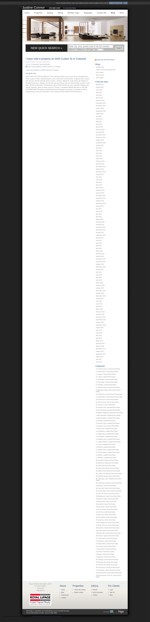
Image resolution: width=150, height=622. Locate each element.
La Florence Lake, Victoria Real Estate (107, 426)
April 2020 (99, 280)
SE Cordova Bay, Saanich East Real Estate (108, 491)
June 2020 (99, 275)
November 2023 (101, 166)
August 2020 (99, 269)
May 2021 (99, 246)
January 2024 (100, 164)
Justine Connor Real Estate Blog (105, 70)
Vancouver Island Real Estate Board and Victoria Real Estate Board (46, 616)
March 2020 (99, 283)
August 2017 (99, 357)
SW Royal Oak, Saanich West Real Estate (108, 533)
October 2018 (100, 322)
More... (122, 13)
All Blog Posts (100, 67)
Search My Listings (80, 590)
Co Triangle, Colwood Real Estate (106, 385)
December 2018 (101, 317)
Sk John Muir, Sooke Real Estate (105, 512)
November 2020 (101, 261)
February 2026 (100, 100)
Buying (50, 13)
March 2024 (99, 158)
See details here (31, 73)
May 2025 (99, 121)
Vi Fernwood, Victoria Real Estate (106, 546)
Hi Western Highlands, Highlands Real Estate (109, 413)
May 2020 (99, 277)
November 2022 (101, 198)
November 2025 (101, 106)
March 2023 (99, 187)
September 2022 (101, 203)
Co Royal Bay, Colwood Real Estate (106, 379)
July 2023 (99, 177)
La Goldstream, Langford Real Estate (107, 431)
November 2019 (101, 290)
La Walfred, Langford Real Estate (106, 455)
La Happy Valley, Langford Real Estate (107, 434)
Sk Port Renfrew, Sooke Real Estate (106, 517)
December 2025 (101, 103)
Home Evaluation (98, 592)
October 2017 (100, 351)
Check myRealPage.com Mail (35, 613)
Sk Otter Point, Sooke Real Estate (106, 514)
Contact (63, 597)
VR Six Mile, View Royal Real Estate (106, 565)
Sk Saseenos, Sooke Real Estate (106, 520)
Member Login (73, 13)
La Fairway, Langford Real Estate (106, 420)
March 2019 (99, 309)
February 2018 (100, 343)
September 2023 (101, 172)
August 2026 (99, 87)
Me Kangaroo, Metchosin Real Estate (107, 460)
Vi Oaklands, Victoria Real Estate (106, 557)
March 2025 (99, 127)
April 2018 (99, 338)
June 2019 (99, 304)
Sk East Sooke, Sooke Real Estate (106, 507)
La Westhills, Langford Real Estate (106, 457)
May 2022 (99, 214)
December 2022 (101, 195)
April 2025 (99, 124)
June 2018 (99, 333)
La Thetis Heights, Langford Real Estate (108, 452)
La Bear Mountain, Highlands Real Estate (108, 415)
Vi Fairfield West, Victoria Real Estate (107, 544)
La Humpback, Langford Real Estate (106, 436)
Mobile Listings (78, 592)
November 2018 (101, 320)
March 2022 (99, 219)
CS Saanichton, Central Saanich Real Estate (109, 397)
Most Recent (99, 84)
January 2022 (100, 224)
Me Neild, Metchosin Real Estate (105, 465)
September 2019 (101, 296)
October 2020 (100, 264)
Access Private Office (51, 613)
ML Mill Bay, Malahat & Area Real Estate (108, 476)
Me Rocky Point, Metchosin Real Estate (107, 468)
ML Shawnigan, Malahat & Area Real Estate (109, 483)
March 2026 (99, 98)
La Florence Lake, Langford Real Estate (108, 423)
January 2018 (100, 346)
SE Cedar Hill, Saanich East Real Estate (108, 488)
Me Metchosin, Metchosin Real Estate (107, 463)
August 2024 (99, 145)
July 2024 (99, 148)
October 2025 (100, 108)
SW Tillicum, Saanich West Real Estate (107, 536)
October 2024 (100, 140)
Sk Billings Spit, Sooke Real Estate (106, 501)
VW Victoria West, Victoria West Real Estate (109, 573)
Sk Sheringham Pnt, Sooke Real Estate (107, 522)
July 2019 (99, 301)
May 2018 (99, 335)
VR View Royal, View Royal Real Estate (108, 567)
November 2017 (101, 349)
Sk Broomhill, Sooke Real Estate (105, 504)
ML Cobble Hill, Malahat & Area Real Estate (109, 473)
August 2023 (99, 174)
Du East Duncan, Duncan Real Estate (107, 399)
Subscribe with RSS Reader (106, 60)
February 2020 (100, 285)
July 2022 (99, 209)
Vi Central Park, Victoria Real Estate (106, 538)
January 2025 (100, 132)
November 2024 (101, 137)
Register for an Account (116, 3)
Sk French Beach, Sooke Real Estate (107, 509)
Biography (88, 13)
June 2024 (99, 150)
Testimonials (65, 595)
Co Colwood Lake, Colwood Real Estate (108, 369)
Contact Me (101, 13)
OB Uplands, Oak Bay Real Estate (106, 485)
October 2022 (100, 201)
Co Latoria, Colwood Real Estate (105, 377)
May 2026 (99, 92)
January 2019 (100, 314)
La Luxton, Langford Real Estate (105, 444)
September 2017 (101, 354)
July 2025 (99, 116)
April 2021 (99, 248)
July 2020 (99, 272)
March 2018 (99, 341)
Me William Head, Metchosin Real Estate (108, 471)
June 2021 (99, 243)
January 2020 (100, 288)
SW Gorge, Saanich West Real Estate (107, 530)
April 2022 (99, 216)
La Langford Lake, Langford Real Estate (108, 439)
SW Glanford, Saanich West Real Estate (108, 528)
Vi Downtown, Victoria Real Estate (106, 541)
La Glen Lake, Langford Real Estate (106, 428)
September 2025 (101, 111)
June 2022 (99, 211)
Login (111, 590)
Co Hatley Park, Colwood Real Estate (107, 371)
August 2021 (99, 238)
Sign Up (112, 592)
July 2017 (99, 359)
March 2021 (99, 251)
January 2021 (100, 256)
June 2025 (99, 119)
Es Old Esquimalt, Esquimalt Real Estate (108, 410)
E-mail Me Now (69, 8)
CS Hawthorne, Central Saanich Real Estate (109, 394)
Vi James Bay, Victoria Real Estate (106, 549)
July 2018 (99, 330)
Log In (125, 3)
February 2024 (100, 161)
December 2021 (101, 227)
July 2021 (99, 240)
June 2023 (99, 180)
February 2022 (100, 222)
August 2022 (99, 206)
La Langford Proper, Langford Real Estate (108, 442)
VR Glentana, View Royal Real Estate (107, 559)
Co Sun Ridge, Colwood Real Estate (107, 382)
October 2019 (100, 293)
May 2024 (99, 153)
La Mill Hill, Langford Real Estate (105, 447)
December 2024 (101, 135)
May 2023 (99, 182)
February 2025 (100, 129)
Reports (95, 590)
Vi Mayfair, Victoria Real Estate (105, 554)
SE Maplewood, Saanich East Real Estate (108, 496)
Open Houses (100, 75)
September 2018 (101, 325)
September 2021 (101, 235)
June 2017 (99, 362)
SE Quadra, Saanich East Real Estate (107, 499)
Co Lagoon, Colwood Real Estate (106, 374)
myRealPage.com (113, 611)
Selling (60, 13)
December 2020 (101, 259)
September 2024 (101, 143)
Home (27, 13)
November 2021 (101, 230)
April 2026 (99, 95)
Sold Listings (100, 77)
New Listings (100, 72)
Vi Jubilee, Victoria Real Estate (105, 551)
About (63, 590)
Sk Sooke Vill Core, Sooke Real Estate (107, 525)
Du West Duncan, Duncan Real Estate (107, 402)
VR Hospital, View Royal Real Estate (107, 562)
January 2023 (100, 193)
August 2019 (99, 298)
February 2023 (100, 190)
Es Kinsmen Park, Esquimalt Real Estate (108, 407)
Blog (113, 13)
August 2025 (99, 113)
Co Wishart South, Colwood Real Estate (108, 387)
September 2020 (101, 267)
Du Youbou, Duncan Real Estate (105, 405)
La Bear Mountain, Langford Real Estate (108, 418)
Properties (38, 13)
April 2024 (99, 156)
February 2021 (100, 253)
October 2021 (100, 232)
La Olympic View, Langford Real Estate (107, 450)
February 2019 (100, 312)
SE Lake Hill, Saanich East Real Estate (107, 493)
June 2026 (99, 90)
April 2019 (99, 306)
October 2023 (100, 169)
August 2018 (99, 327)
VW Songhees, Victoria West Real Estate (108, 570)
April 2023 (99, 185)
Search (119, 48)
